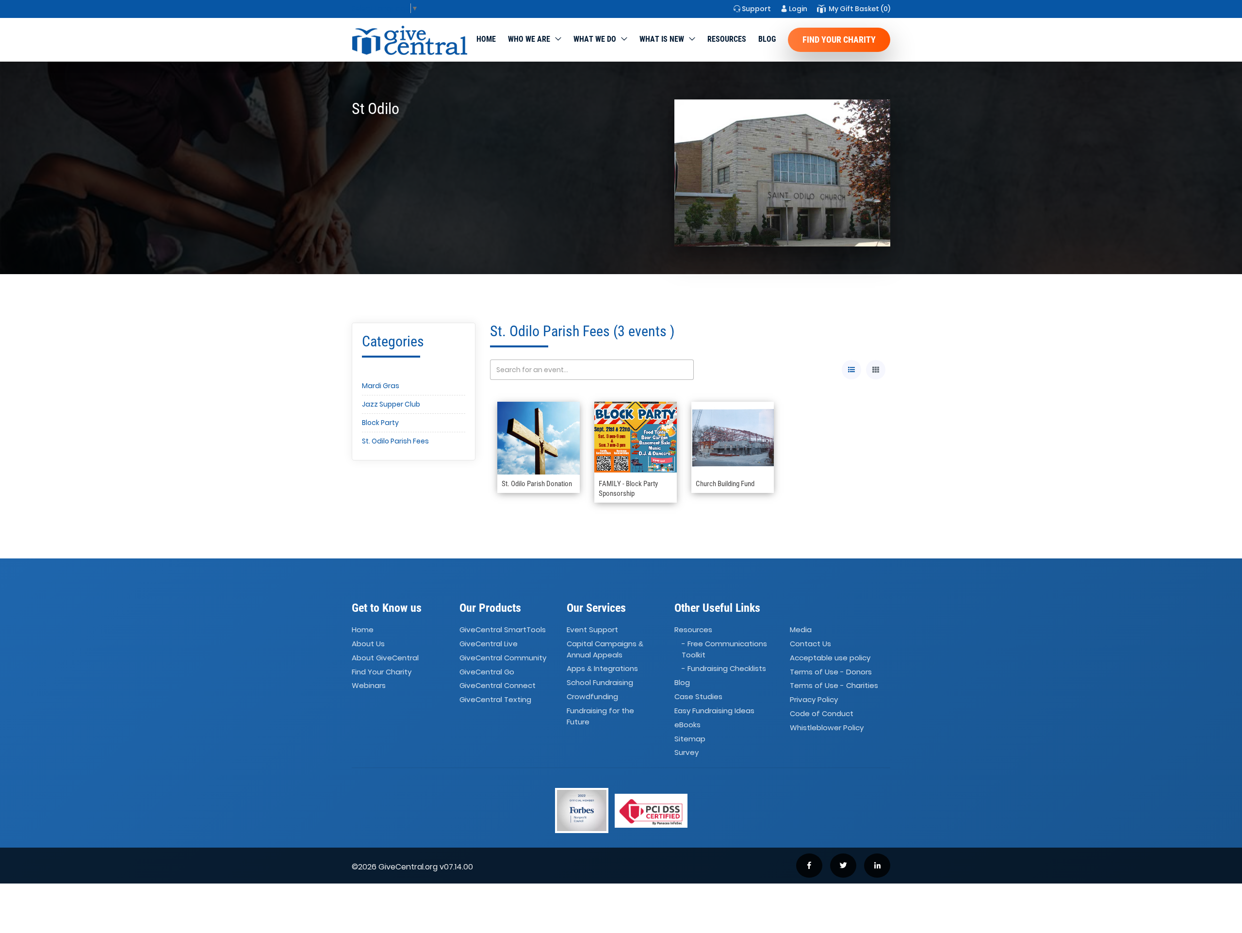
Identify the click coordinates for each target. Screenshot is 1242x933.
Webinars (369, 686)
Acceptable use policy (830, 658)
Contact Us (810, 643)
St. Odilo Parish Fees (395, 441)
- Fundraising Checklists (724, 668)
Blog (767, 39)
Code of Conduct (821, 713)
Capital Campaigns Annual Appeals (605, 649)
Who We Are (529, 39)
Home (486, 39)
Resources (726, 39)
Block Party (380, 422)
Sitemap (689, 739)
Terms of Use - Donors (831, 672)
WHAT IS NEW (661, 39)
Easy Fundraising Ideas (714, 710)
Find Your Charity (839, 39)
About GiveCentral (385, 658)
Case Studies (698, 696)
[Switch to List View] (851, 369)
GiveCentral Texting (495, 700)
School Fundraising (600, 682)
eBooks (687, 725)
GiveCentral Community (502, 658)
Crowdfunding (592, 696)
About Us (368, 643)
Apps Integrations (602, 668)
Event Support (592, 629)
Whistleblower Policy (827, 727)
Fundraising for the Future (600, 716)
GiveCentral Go (486, 672)
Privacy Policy (814, 700)
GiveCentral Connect (497, 686)
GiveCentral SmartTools (502, 629)
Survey (686, 753)
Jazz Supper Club (391, 404)
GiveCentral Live (488, 643)
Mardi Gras (380, 386)
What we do (594, 39)
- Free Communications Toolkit (724, 649)
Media (801, 629)
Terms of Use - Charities (834, 686)
